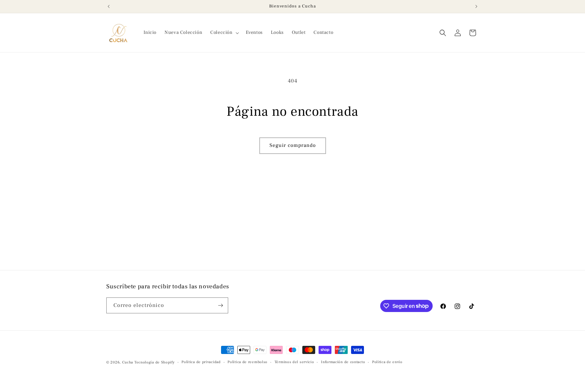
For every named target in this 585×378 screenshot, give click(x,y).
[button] (223, 32)
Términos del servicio (294, 361)
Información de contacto (343, 361)
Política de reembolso (247, 361)
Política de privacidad (200, 361)
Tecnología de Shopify (154, 362)
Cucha (127, 362)
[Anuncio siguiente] (476, 6)
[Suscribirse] (220, 305)
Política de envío (387, 361)
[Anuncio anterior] (108, 6)
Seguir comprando (292, 145)
